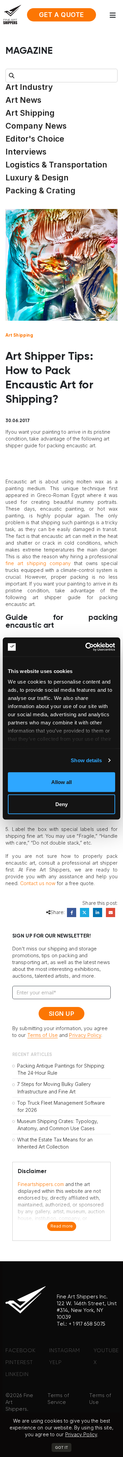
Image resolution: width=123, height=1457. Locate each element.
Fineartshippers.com (41, 1184)
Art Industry (29, 87)
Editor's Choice (34, 139)
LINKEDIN (17, 1374)
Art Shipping (30, 113)
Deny (61, 804)
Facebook (71, 912)
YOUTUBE (106, 1350)
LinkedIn (97, 912)
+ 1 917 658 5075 (87, 1324)
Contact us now (37, 883)
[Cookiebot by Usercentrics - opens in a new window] (86, 647)
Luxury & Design (37, 177)
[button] (114, 15)
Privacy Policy (85, 1035)
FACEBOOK (20, 1350)
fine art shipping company (38, 563)
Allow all (61, 782)
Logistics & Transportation (56, 165)
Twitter (84, 912)
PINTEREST (19, 1362)
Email (110, 912)
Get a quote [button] (61, 15)
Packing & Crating (40, 190)
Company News (36, 126)
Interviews (25, 152)
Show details (86, 760)
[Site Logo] (12, 14)
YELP (55, 1362)
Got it (61, 1447)
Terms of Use (42, 1035)
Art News (23, 100)
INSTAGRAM (64, 1350)
